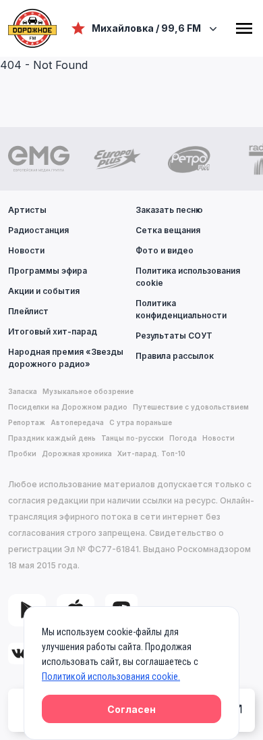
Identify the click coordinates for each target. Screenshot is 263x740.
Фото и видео (165, 250)
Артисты (27, 210)
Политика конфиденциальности (181, 309)
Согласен (131, 709)
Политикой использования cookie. (111, 676)
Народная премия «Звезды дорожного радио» (65, 358)
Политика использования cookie (188, 277)
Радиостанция (38, 230)
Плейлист (28, 311)
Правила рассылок (175, 356)
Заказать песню (169, 210)
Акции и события (44, 291)
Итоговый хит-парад (52, 331)
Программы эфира (47, 271)
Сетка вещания (168, 230)
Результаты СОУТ (174, 335)
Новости (26, 250)
